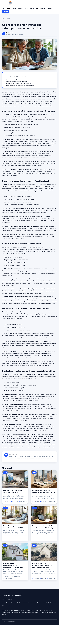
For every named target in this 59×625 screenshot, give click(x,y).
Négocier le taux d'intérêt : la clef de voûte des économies (20, 77)
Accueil (4, 8)
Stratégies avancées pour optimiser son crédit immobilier (20, 85)
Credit (26, 8)
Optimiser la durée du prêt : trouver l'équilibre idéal (18, 79)
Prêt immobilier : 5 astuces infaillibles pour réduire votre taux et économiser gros (42, 565)
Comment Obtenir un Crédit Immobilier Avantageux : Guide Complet (13, 565)
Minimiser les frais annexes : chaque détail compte (18, 83)
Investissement (34, 8)
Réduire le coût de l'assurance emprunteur (16, 81)
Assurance (43, 8)
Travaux (14, 8)
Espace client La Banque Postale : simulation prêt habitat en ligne (43, 527)
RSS (3, 605)
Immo (8, 8)
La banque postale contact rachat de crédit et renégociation (43, 491)
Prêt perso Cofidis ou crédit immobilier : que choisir (12, 491)
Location (20, 8)
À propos (49, 8)
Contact (5, 11)
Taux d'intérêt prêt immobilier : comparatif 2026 (13, 527)
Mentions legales (52, 602)
